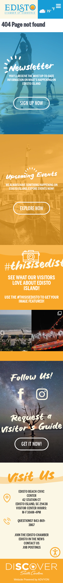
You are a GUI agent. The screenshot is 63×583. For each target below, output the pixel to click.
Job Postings (32, 547)
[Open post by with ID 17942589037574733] (15, 330)
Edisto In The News (31, 539)
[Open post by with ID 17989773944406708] (47, 330)
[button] (2, 332)
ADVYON (43, 579)
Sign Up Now (31, 103)
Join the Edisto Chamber (32, 535)
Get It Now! (31, 444)
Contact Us (31, 543)
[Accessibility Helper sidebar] (55, 552)
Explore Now (31, 208)
